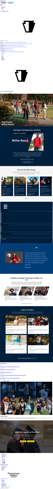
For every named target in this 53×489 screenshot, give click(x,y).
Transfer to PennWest (18, 45)
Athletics (3, 7)
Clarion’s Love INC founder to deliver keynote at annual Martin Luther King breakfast (13, 375)
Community (3, 58)
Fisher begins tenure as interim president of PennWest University (9, 366)
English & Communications (5, 215)
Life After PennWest (4, 456)
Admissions (21, 45)
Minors (23, 43)
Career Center (1, 51)
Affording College (4, 454)
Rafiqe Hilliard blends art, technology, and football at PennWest (10, 378)
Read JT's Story (31, 332)
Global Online (8, 48)
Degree (3, 205)
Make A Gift (3, 480)
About (2, 457)
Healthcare (3, 216)
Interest (3, 204)
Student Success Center (11, 51)
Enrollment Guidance (5, 51)
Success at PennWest (21, 51)
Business (3, 214)
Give (2, 9)
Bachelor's (3, 228)
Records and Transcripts (26, 43)
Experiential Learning (11, 43)
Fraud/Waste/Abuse (4, 485)
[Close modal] (0, 209)
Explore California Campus (5, 194)
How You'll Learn (16, 43)
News (2, 55)
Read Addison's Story (9, 332)
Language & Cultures (4, 217)
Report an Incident (4, 483)
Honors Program (20, 43)
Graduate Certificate (4, 229)
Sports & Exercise (4, 221)
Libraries (3, 469)
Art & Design (3, 213)
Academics (3, 6)
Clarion (3, 48)
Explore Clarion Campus (19, 194)
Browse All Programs (2, 240)
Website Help (3, 481)
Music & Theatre (4, 219)
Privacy (2, 486)
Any (2, 235)
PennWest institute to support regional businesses (7, 369)
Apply (2, 8)
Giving (2, 57)
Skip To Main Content (2, 0)
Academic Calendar (7, 43)
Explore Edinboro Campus (31, 194)
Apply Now (23, 441)
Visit (2, 53)
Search (1, 93)
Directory (3, 59)
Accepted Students (2, 45)
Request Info (31, 441)
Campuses (11, 48)
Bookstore (3, 470)
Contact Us (3, 479)
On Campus (3, 236)
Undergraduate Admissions (8, 45)
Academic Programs (2, 43)
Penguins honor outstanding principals (6, 372)
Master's (3, 230)
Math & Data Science (4, 218)
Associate (3, 227)
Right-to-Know (3, 484)
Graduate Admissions (13, 45)
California (1, 48)
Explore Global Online (45, 194)
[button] (2, 11)
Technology (3, 222)
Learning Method (4, 207)
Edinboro (5, 48)
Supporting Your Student (16, 51)
